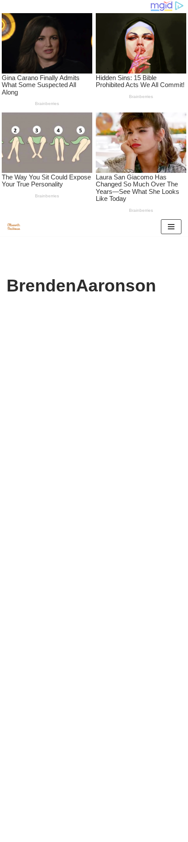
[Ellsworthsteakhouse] (16, 226)
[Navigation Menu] (171, 226)
